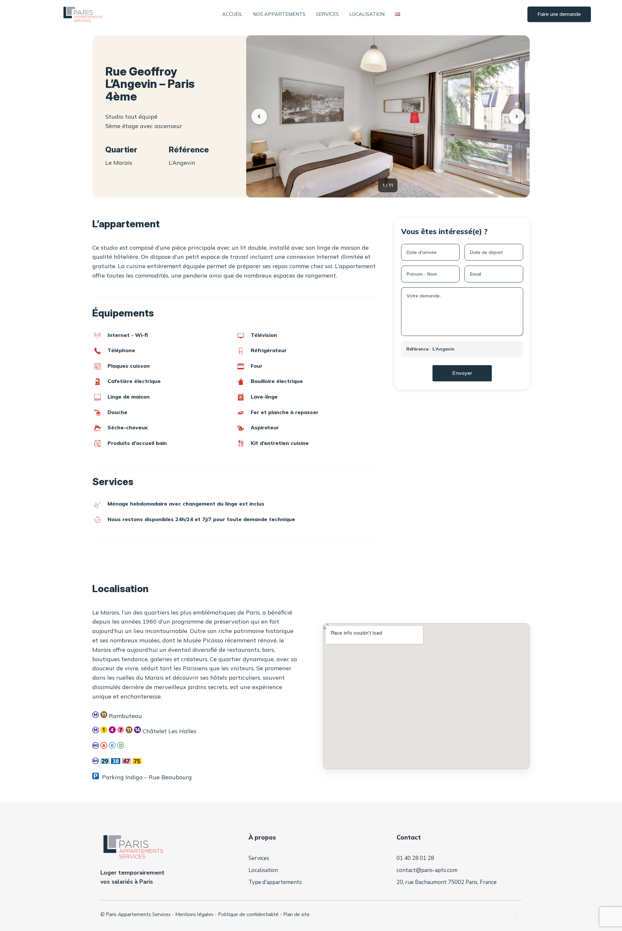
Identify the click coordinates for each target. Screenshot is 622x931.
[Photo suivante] (516, 116)
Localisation (367, 14)
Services (327, 14)
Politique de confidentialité (248, 914)
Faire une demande (559, 14)
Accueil (232, 14)
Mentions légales (194, 914)
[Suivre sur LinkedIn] (516, 916)
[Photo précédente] (259, 116)
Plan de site (296, 914)
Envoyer (462, 373)
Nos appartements (279, 14)
